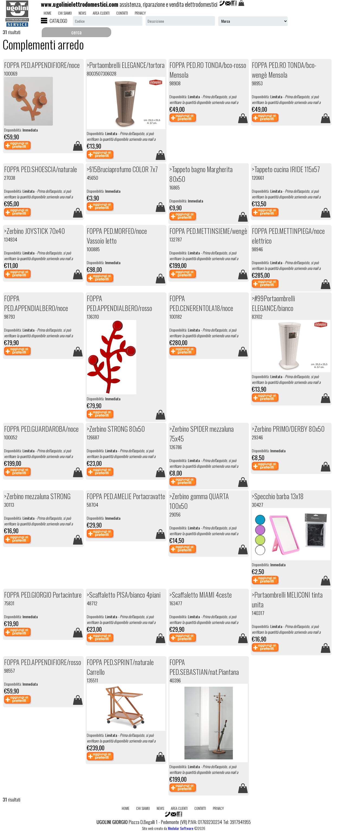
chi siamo (65, 13)
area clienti (101, 13)
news (82, 13)
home (47, 13)
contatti (122, 13)
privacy (140, 13)
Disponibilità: (121, 136)
